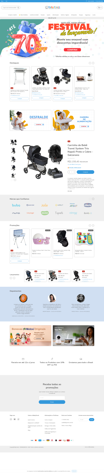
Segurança (87, 15)
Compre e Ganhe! (12, 15)
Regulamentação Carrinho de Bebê (35, 426)
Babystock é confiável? (33, 423)
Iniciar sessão (91, 1)
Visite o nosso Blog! (66, 425)
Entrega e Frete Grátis (50, 426)
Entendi (74, 471)
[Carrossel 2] (73, 120)
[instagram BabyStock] (11, 419)
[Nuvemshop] (89, 447)
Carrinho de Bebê (34, 15)
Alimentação (56, 15)
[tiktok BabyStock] (18, 419)
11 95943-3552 (65, 419)
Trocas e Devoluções (50, 423)
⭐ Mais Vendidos (23, 15)
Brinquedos (74, 15)
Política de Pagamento (50, 428)
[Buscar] (18, 7)
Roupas (81, 15)
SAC (6, 1)
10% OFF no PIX (52, 18)
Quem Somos (31, 420)
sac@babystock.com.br (67, 422)
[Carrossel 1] (30, 120)
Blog (2, 1)
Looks (93, 15)
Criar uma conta (99, 1)
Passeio (43, 15)
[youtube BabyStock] (14, 419)
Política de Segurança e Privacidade (50, 432)
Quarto (48, 15)
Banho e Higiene (65, 15)
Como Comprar (48, 420)
